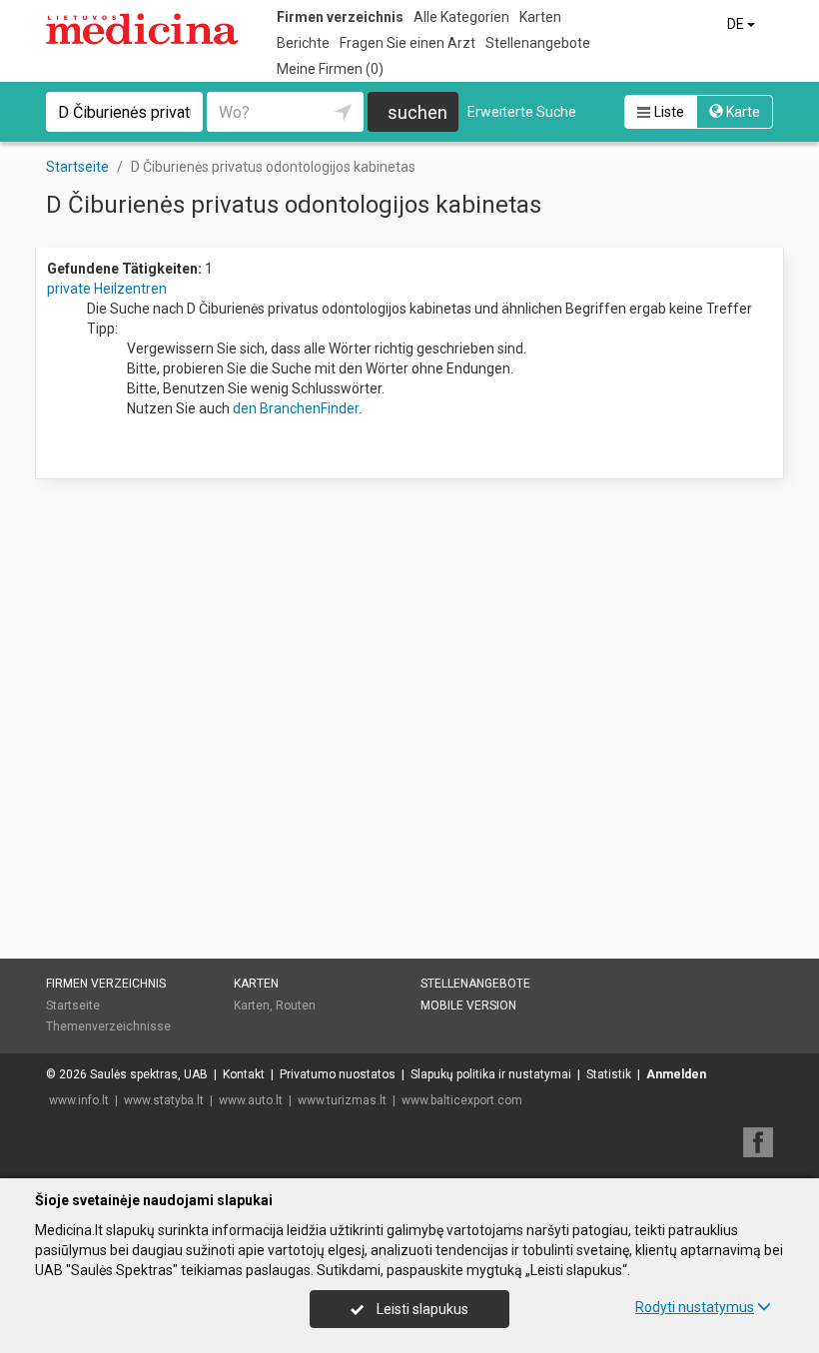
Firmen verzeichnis (340, 17)
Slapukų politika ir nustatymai (490, 1074)
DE (737, 24)
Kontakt (244, 1074)
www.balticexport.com (462, 1100)
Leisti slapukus (421, 1309)
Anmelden (676, 1074)
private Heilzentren (107, 289)
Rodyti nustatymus (694, 1307)
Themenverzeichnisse (108, 1026)
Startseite (73, 1006)
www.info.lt (79, 1100)
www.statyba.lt (164, 1100)
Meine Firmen (330, 69)
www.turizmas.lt (342, 1100)
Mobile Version (468, 1006)
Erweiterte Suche (521, 112)
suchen (417, 112)
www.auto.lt (251, 1100)
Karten (540, 17)
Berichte (303, 43)
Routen (296, 1006)
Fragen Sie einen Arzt (407, 43)
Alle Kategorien (461, 17)
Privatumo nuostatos (338, 1074)
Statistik (608, 1074)
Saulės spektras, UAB (149, 1074)
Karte (741, 112)
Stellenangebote (537, 43)
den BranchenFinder (296, 408)
